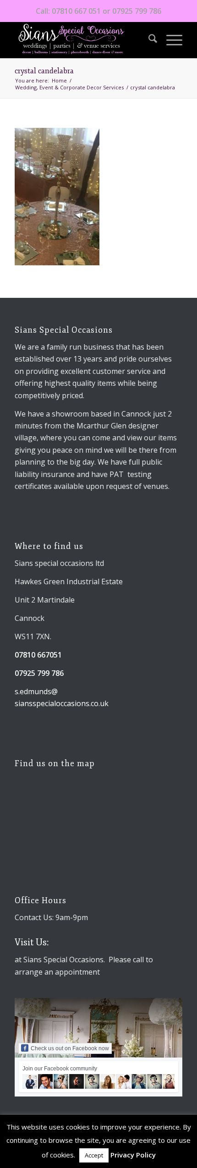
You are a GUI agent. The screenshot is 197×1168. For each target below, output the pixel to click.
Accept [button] (94, 1155)
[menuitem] (148, 40)
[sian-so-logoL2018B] (81, 40)
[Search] (148, 40)
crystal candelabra (44, 71)
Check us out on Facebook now (70, 1048)
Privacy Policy (133, 1154)
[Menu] (169, 40)
